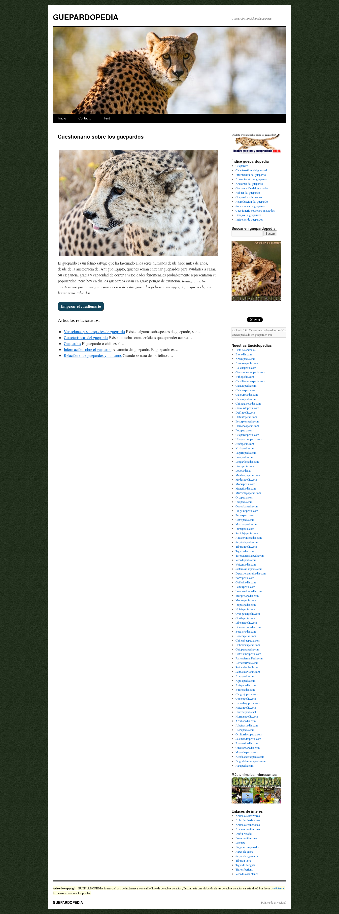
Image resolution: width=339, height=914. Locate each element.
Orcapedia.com (244, 497)
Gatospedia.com (245, 520)
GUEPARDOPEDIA (85, 16)
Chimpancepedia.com (248, 403)
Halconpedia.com (246, 707)
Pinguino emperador (247, 847)
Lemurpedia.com (245, 587)
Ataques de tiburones (248, 829)
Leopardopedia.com (247, 461)
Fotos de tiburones (246, 838)
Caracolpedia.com (246, 399)
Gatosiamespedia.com (248, 654)
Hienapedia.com (245, 730)
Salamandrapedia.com (248, 739)
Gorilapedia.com (245, 618)
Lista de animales (246, 350)
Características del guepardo (86, 337)
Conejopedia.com (246, 698)
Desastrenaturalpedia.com (251, 573)
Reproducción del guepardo (252, 201)
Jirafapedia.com (245, 444)
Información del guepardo (251, 175)
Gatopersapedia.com (247, 649)
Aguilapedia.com (245, 681)
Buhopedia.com (245, 377)
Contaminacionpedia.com (250, 372)
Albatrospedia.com (247, 725)
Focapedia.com (244, 430)
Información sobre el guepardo (87, 349)
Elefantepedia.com (246, 417)
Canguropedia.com (247, 394)
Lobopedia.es (243, 470)
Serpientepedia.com (247, 542)
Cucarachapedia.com (248, 748)
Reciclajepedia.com (247, 533)
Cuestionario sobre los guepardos (255, 210)
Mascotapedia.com (246, 524)
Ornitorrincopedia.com (249, 734)
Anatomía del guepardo (249, 184)
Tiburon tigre (243, 860)
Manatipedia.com (246, 488)
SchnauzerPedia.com (248, 672)
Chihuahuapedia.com (248, 640)
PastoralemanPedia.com (249, 658)
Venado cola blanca (247, 874)
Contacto (84, 118)
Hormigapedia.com (247, 716)
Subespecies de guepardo (250, 206)
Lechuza (240, 842)
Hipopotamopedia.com (249, 439)
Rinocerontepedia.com (249, 537)
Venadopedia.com (246, 560)
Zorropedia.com (245, 578)
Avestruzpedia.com (247, 363)
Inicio (62, 118)
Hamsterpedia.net (246, 712)
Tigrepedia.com (245, 551)
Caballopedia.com (246, 385)
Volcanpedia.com (246, 564)
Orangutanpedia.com (248, 613)
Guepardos (72, 343)
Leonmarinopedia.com (249, 591)
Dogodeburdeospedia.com (251, 761)
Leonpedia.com (244, 457)
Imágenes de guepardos (249, 219)
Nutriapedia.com (245, 609)
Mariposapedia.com (247, 596)
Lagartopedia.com (246, 453)
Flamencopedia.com (247, 426)
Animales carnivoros (248, 816)
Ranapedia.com (244, 765)
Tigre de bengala (245, 865)
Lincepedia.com (245, 466)
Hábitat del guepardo (248, 192)
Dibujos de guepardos (248, 215)
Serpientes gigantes (247, 856)
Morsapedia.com (245, 484)
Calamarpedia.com (246, 390)
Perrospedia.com (245, 515)
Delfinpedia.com (245, 412)
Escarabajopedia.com (248, 703)
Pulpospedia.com (246, 605)
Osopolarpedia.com (247, 506)
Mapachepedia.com (247, 752)
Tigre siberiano (244, 869)
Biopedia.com (244, 354)
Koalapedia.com (245, 448)
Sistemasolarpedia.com (249, 569)
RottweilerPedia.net (247, 667)
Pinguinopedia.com (247, 511)
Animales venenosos (248, 825)
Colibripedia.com (246, 582)
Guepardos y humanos (249, 197)
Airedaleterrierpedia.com (250, 757)
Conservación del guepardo (252, 188)
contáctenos (277, 888)
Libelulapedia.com (246, 622)
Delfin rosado (244, 834)
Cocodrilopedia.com (247, 408)
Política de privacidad (273, 902)
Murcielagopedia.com (248, 493)
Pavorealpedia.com (247, 743)
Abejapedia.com (245, 676)
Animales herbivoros (248, 820)
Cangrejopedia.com (247, 694)
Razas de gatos (244, 851)
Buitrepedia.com (245, 689)
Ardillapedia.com (246, 721)
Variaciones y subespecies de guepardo (94, 331)
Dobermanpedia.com (248, 645)
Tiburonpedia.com (246, 546)
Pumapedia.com (245, 529)
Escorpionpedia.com (247, 421)
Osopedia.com (244, 502)
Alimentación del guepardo (251, 179)
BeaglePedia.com (246, 631)
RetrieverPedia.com (247, 663)
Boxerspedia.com (246, 636)
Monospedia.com (246, 600)
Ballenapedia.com (246, 368)
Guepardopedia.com (247, 435)
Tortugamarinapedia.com (250, 555)
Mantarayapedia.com (248, 475)
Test (107, 118)
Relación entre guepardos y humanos (93, 355)
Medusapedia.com (246, 479)
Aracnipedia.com (245, 359)
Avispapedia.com (246, 685)
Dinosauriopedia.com (248, 627)
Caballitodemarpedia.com (250, 381)
